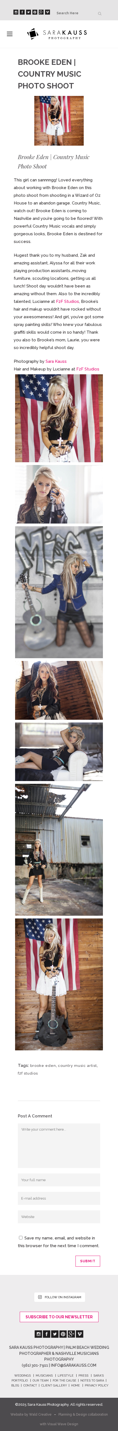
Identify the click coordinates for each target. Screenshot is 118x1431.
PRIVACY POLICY (96, 1385)
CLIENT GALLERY (54, 1385)
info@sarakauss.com (73, 1365)
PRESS (83, 1375)
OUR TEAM (41, 1380)
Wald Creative (40, 1414)
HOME (75, 1385)
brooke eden (43, 1066)
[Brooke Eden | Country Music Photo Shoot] (59, 418)
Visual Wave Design (62, 1424)
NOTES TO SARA (92, 1380)
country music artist (77, 1066)
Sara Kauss (56, 361)
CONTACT (30, 1385)
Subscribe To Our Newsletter (59, 1317)
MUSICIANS (44, 1375)
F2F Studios (67, 301)
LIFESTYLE (66, 1375)
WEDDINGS (22, 1375)
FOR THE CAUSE (64, 1380)
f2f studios (28, 1073)
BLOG (15, 1385)
